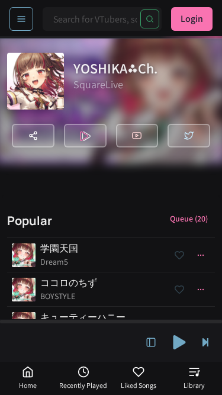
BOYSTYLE (57, 296)
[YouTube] (137, 135)
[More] (200, 255)
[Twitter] (189, 135)
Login (192, 18)
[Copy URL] (33, 135)
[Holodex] (85, 135)
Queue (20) (189, 218)
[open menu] (21, 19)
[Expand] (151, 342)
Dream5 (54, 261)
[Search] (149, 18)
